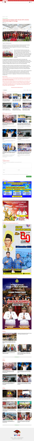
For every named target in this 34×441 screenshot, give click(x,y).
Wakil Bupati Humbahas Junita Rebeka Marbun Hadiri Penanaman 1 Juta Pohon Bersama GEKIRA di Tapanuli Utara (9, 410)
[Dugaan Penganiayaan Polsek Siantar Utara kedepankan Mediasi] (10, 348)
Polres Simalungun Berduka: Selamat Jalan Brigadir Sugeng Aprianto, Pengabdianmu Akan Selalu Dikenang (9, 399)
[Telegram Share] (29, 90)
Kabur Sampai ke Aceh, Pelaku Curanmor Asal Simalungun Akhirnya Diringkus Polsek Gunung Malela (9, 342)
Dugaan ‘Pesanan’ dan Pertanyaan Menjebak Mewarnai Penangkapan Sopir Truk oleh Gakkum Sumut (26, 100)
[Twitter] (16, 435)
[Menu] (3, 2)
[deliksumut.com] (5, 2)
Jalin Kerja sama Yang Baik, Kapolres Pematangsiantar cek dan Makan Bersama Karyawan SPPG (8, 421)
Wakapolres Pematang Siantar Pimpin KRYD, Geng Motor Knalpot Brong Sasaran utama (24, 333)
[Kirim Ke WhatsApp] (30, 90)
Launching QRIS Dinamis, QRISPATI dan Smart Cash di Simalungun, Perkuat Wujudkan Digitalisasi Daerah (17, 83)
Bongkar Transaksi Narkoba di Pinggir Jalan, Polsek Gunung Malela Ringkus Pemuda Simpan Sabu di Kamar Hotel (24, 353)
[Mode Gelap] (29, 2)
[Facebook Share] (24, 90)
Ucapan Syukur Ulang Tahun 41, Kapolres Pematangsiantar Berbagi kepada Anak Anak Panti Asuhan (23, 410)
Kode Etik (15, 437)
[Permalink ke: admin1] (3, 22)
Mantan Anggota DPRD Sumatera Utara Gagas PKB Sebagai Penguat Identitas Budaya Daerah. (24, 398)
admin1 (5, 22)
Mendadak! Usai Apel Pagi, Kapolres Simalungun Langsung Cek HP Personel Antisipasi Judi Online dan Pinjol (24, 383)
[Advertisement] (17, 9)
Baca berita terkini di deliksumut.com (17, 87)
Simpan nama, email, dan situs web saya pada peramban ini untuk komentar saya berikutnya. (15, 174)
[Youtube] (19, 435)
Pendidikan (6, 18)
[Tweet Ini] (25, 90)
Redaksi (12, 437)
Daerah (3, 18)
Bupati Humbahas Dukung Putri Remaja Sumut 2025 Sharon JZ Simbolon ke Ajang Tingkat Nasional (23, 421)
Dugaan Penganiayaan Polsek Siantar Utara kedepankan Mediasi (9, 353)
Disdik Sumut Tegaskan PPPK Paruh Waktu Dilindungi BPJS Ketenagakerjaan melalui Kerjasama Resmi (6, 100)
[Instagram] (18, 435)
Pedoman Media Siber (20, 437)
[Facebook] (14, 435)
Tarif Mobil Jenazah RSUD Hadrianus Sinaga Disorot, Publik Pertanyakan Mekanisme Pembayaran (16, 82)
